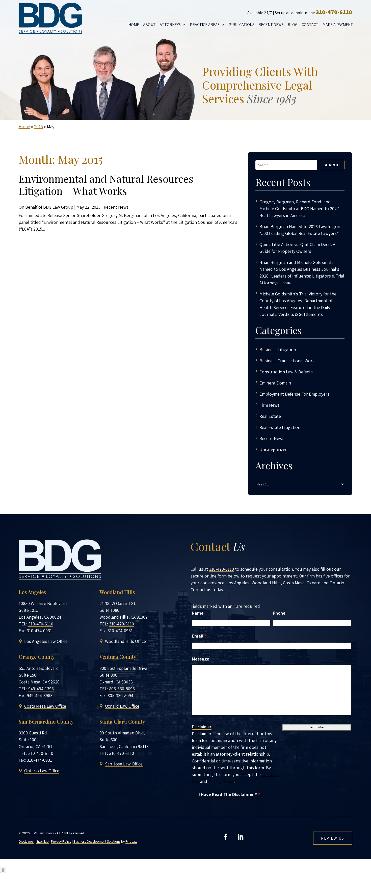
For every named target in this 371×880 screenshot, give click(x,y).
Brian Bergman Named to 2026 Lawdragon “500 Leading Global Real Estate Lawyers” (299, 230)
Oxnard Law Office (122, 706)
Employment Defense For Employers (294, 394)
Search (332, 165)
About (149, 24)
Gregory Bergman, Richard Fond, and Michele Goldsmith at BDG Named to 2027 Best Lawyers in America (299, 208)
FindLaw (131, 841)
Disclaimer (201, 727)
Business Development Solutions (96, 841)
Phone (279, 613)
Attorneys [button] (170, 24)
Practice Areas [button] (205, 24)
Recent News (271, 24)
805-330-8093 (122, 689)
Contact (310, 24)
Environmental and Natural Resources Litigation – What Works (106, 184)
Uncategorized (273, 449)
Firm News (269, 405)
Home (133, 24)
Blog (293, 24)
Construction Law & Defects (286, 372)
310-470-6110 (334, 12)
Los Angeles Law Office (46, 641)
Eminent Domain (275, 383)
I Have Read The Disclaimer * (229, 794)
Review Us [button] (332, 838)
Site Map (42, 841)
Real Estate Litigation (279, 427)
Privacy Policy (221, 781)
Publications (241, 24)
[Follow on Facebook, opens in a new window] (225, 837)
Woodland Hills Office (125, 641)
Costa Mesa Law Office (45, 706)
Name (198, 613)
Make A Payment (338, 24)
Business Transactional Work (287, 361)
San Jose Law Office (124, 764)
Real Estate (270, 416)
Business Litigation (277, 349)
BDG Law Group (58, 207)
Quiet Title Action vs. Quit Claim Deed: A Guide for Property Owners (297, 247)
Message (200, 659)
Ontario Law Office (41, 771)
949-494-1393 (41, 689)
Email (199, 636)
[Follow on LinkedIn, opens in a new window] (240, 837)
